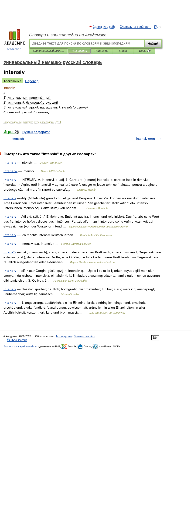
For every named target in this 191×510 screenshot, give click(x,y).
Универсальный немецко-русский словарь (48, 50)
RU (156, 26)
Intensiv (9, 243)
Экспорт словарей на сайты (20, 346)
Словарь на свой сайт (135, 26)
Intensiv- (10, 171)
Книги (123, 50)
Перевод (31, 81)
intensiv (9, 162)
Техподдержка (64, 336)
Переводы (101, 50)
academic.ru (14, 49)
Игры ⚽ (144, 50)
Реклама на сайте (84, 336)
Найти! (153, 43)
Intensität (17, 138)
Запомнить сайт (104, 26)
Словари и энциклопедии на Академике (67, 35)
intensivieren (145, 138)
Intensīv (9, 252)
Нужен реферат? (36, 132)
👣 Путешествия (17, 340)
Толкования (79, 50)
